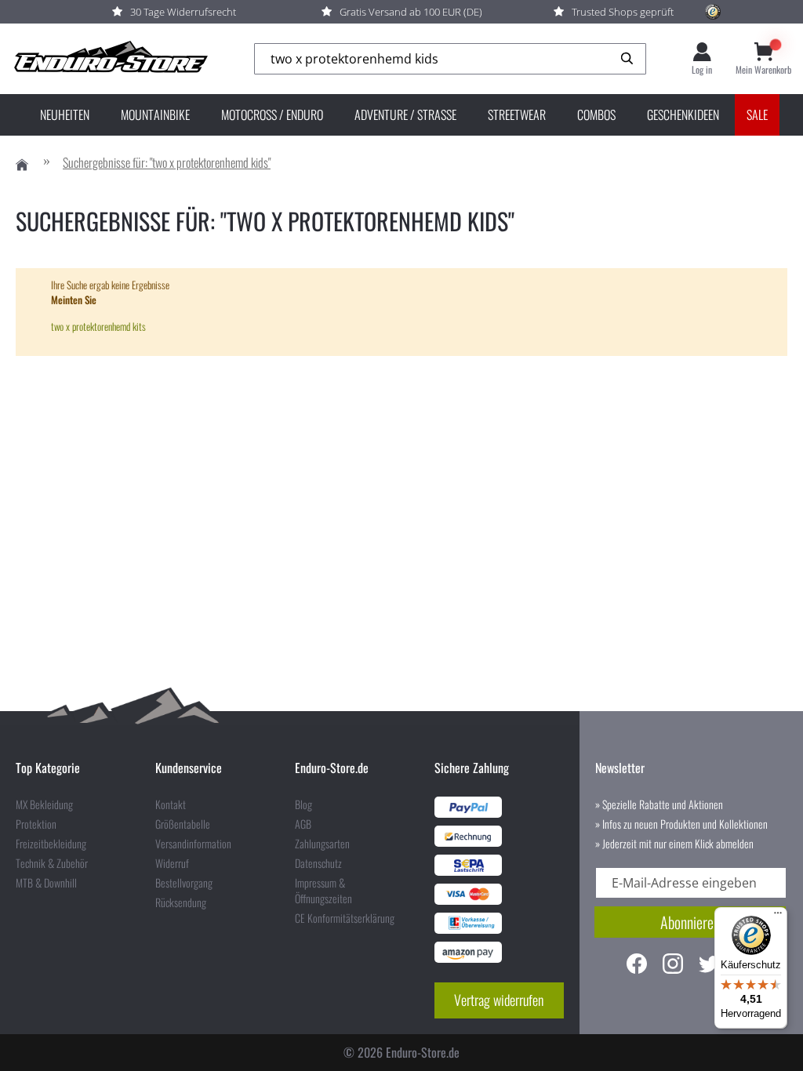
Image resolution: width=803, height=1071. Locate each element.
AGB (303, 824)
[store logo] (110, 58)
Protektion (36, 824)
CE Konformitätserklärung (344, 918)
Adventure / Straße (405, 114)
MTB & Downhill (46, 883)
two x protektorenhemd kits (98, 326)
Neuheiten (64, 114)
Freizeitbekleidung (51, 843)
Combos (596, 114)
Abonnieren (690, 922)
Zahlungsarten (322, 843)
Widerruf (172, 863)
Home (22, 165)
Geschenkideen (683, 114)
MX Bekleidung (44, 804)
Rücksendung (180, 902)
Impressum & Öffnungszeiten (323, 890)
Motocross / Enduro (272, 114)
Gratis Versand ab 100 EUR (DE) (411, 12)
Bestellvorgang (184, 883)
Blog (303, 804)
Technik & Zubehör (52, 863)
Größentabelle (182, 824)
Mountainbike (155, 114)
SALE (757, 114)
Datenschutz (318, 863)
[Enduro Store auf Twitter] (709, 965)
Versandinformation (193, 843)
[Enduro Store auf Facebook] (637, 965)
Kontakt (170, 804)
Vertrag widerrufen (498, 999)
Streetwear (517, 114)
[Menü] (777, 916)
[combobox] (450, 59)
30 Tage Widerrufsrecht (183, 12)
